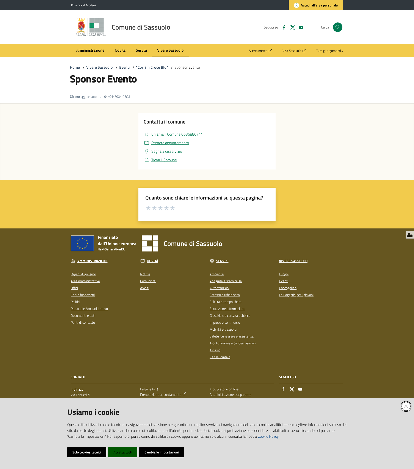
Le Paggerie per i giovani (296, 294)
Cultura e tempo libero (225, 301)
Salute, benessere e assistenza (232, 336)
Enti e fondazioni (83, 294)
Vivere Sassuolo (99, 67)
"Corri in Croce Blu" (152, 67)
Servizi (222, 260)
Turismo (215, 350)
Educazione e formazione (227, 308)
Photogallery (288, 287)
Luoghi (284, 274)
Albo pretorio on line (224, 389)
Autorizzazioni (219, 287)
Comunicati (148, 281)
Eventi (124, 67)
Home (75, 67)
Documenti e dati (83, 315)
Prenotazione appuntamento (160, 394)
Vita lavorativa (220, 357)
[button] (337, 27)
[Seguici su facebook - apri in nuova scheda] (282, 27)
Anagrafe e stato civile (226, 281)
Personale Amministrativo (89, 308)
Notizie (145, 274)
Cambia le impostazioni (161, 452)
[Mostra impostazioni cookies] (410, 235)
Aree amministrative (85, 281)
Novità (152, 260)
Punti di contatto (83, 322)
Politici (75, 301)
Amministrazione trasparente (230, 394)
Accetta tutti (122, 452)
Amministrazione (92, 260)
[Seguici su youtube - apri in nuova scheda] (299, 27)
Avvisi (144, 287)
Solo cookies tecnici (86, 452)
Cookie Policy (268, 436)
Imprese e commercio (225, 322)
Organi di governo (83, 274)
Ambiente (217, 274)
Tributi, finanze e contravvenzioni (233, 343)
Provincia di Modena (83, 5)
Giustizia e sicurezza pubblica (230, 315)
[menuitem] (90, 50)
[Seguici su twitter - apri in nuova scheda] (291, 27)
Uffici (74, 287)
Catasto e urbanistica (225, 294)
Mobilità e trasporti (223, 329)
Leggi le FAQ (149, 389)
